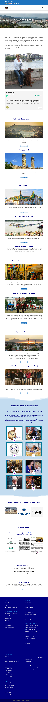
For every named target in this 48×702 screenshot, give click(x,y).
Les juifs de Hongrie (9, 687)
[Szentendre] (24, 279)
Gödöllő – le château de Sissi (31, 631)
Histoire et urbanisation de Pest (11, 690)
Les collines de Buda (29, 619)
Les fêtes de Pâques (9, 694)
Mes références (28, 659)
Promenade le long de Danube (11, 613)
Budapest (7, 602)
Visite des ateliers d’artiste (30, 614)
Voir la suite (24, 146)
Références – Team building (32, 667)
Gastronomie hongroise (9, 682)
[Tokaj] (24, 385)
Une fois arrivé (9, 670)
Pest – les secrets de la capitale (11, 607)
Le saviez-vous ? (9, 674)
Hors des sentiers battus (30, 609)
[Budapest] (24, 138)
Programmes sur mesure (10, 627)
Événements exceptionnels (31, 668)
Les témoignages (29, 665)
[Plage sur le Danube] (24, 235)
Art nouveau (7, 620)
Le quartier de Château (9, 605)
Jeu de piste (7, 656)
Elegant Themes (20, 700)
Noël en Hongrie (8, 692)
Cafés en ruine (28, 602)
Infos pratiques (8, 667)
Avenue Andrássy (8, 615)
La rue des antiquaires (29, 612)
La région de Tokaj (29, 641)
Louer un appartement (10, 676)
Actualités (8, 672)
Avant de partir (9, 668)
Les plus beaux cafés (9, 625)
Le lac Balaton (28, 643)
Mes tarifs (40, 654)
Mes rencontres (29, 663)
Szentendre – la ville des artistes (31, 625)
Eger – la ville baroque (29, 634)
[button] (41, 108)
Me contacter (40, 657)
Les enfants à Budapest (9, 685)
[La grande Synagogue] (24, 169)
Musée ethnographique (31, 627)
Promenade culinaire (29, 605)
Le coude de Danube (30, 629)
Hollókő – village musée (30, 636)
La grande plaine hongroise (30, 638)
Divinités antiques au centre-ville (31, 617)
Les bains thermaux (29, 607)
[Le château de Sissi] (24, 312)
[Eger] (24, 350)
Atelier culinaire (8, 659)
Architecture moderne (9, 623)
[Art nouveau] (24, 204)
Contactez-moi (24, 589)
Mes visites (28, 661)
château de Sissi (21, 293)
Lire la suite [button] (8, 104)
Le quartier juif (8, 618)
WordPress (33, 700)
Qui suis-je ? (27, 654)
